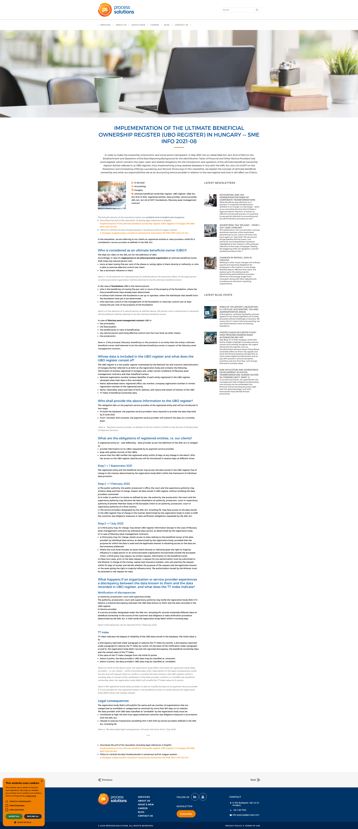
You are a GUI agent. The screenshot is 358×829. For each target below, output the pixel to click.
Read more (31, 796)
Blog (141, 812)
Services (144, 797)
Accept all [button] (14, 816)
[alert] (24, 802)
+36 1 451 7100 (239, 810)
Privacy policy (233, 826)
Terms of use (252, 826)
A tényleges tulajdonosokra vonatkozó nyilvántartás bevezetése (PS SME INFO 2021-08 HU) (144, 233)
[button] (24, 822)
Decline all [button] (33, 816)
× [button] (42, 781)
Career (143, 808)
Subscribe (186, 813)
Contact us (145, 815)
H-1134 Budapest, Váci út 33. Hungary (245, 804)
